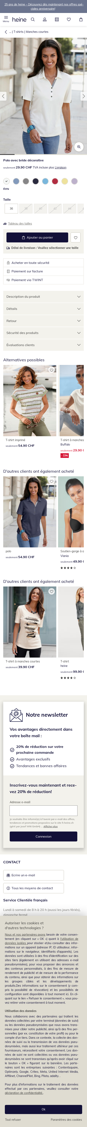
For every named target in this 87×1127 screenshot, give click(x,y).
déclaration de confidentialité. (24, 1093)
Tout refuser (13, 1120)
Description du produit (23, 296)
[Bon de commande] (57, 19)
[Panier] (81, 19)
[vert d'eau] (45, 181)
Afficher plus (51, 826)
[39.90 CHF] (29, 622)
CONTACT (11, 862)
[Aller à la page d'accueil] (19, 19)
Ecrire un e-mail (29, 876)
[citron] (65, 181)
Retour (11, 321)
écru (6, 189)
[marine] (35, 181)
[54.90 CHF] (29, 400)
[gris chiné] (26, 181)
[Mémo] (69, 19)
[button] (6, 19)
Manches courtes (37, 32)
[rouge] (55, 181)
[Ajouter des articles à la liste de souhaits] (76, 237)
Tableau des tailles (20, 223)
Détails (11, 309)
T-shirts (18, 32)
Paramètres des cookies (66, 1120)
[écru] (6, 181)
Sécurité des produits (22, 333)
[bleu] (16, 181)
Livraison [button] (60, 167)
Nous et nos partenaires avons (25, 934)
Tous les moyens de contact (32, 888)
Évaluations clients (20, 345)
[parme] (74, 181)
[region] (43, 1021)
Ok (43, 1109)
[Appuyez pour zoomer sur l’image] (79, 147)
